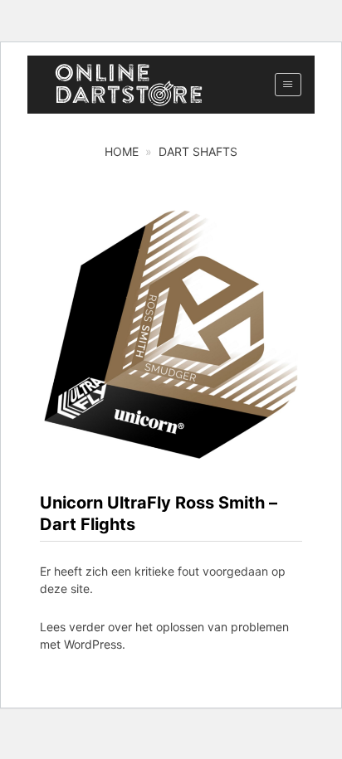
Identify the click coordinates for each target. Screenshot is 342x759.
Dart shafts (198, 151)
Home (122, 151)
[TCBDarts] (128, 85)
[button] (287, 84)
